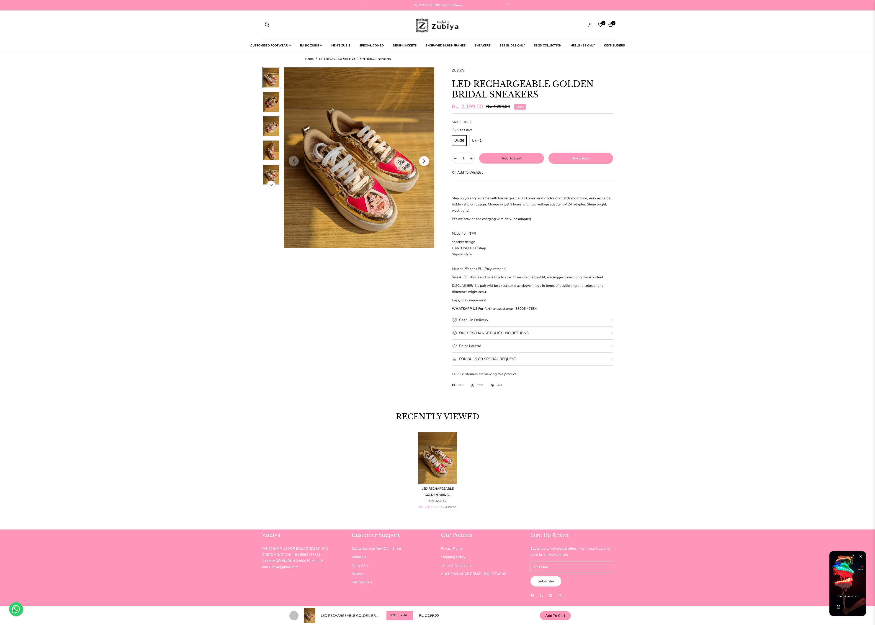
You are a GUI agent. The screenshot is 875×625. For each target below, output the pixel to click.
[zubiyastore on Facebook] (532, 595)
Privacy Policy (452, 548)
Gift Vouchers (362, 582)
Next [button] (424, 161)
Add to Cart (555, 615)
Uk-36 (459, 140)
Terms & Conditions (456, 565)
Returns (357, 573)
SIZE (393, 615)
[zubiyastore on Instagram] (559, 595)
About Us (359, 557)
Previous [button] (294, 161)
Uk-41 (477, 140)
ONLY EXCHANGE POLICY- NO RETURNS (473, 573)
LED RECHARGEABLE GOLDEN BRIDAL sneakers (438, 495)
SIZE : (462, 122)
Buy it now (580, 158)
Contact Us (360, 565)
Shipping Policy (453, 557)
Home (309, 59)
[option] (359, 157)
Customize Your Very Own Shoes (377, 548)
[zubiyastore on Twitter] (541, 595)
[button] (508, 5)
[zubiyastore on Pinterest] (550, 595)
